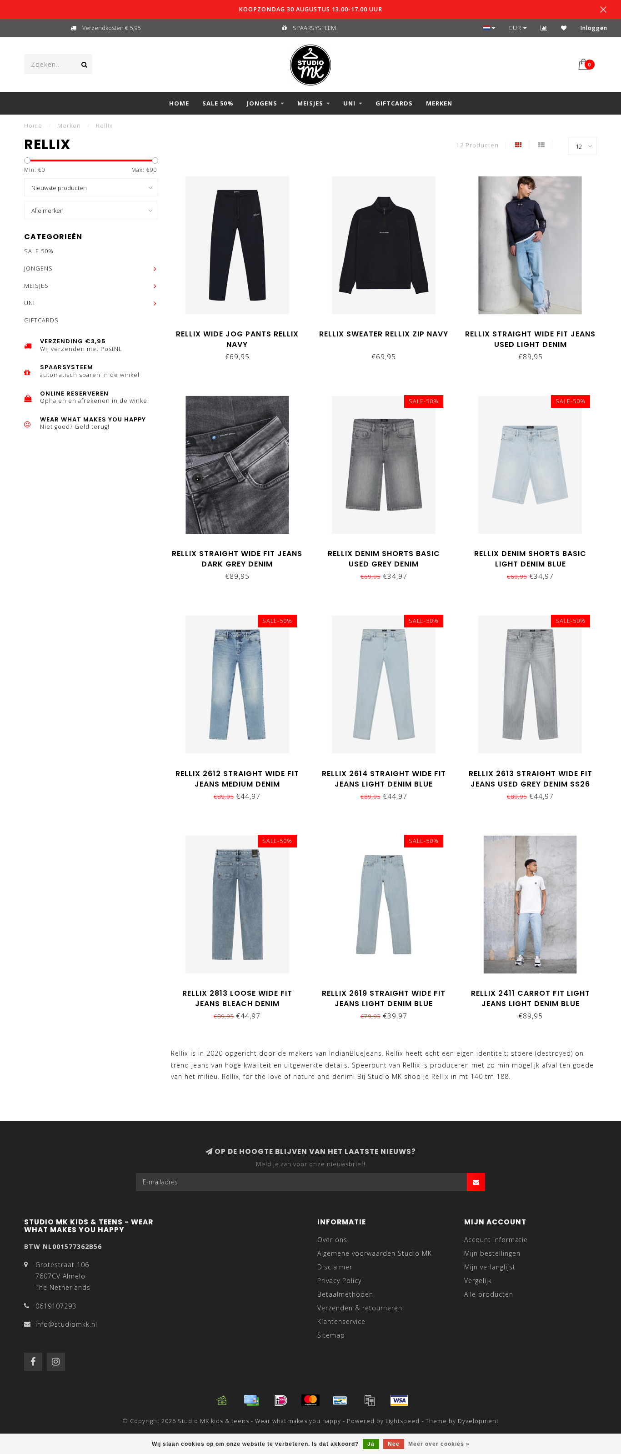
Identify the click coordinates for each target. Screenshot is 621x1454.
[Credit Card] (251, 1400)
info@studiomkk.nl (66, 1324)
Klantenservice (341, 1321)
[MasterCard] (310, 1400)
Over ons (332, 1239)
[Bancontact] (340, 1400)
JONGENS (262, 103)
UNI (349, 103)
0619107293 (55, 1306)
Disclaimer (334, 1267)
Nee (394, 1444)
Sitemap (331, 1335)
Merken (439, 103)
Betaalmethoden (345, 1294)
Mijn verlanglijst (490, 1267)
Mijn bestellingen (492, 1253)
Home (179, 103)
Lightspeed (403, 1421)
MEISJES (310, 103)
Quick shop (241, 331)
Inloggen (594, 28)
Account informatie (496, 1239)
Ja (371, 1444)
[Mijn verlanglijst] (564, 28)
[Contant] (221, 1400)
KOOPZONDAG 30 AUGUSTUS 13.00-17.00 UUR (310, 9)
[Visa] (399, 1400)
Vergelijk (478, 1280)
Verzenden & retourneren (359, 1308)
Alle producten (488, 1294)
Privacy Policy (339, 1280)
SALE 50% (218, 103)
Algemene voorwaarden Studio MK (374, 1253)
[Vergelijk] (544, 28)
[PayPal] (369, 1400)
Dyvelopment (478, 1421)
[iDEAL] (281, 1400)
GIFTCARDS (394, 103)
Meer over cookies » (439, 1444)
